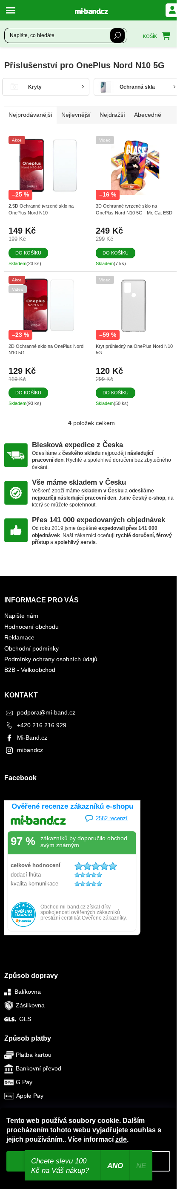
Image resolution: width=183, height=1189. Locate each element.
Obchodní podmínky (31, 648)
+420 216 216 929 (41, 725)
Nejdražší (112, 114)
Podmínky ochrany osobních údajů (50, 659)
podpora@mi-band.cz (46, 712)
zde (121, 1139)
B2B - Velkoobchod (29, 669)
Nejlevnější (76, 114)
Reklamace (19, 637)
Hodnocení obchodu (31, 626)
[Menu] (12, 10)
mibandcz (30, 749)
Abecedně (147, 114)
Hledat (117, 35)
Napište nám (21, 615)
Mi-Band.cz (32, 737)
